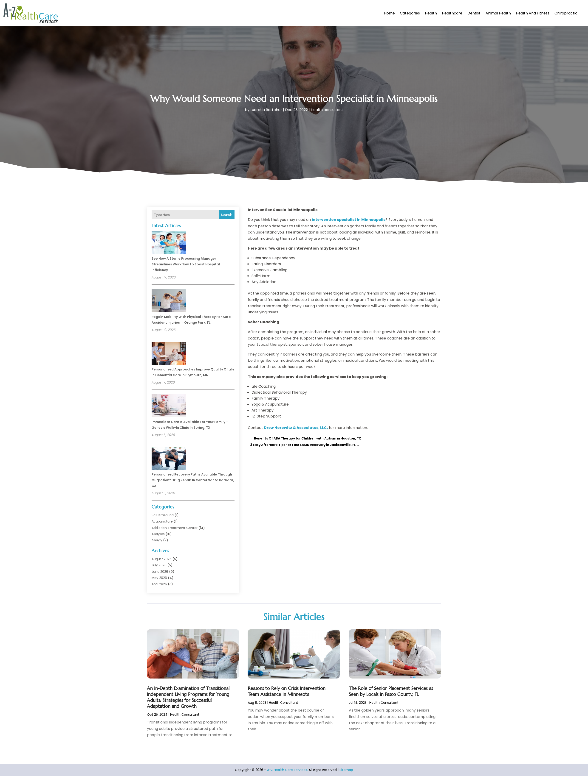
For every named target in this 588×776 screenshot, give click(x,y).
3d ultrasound (163, 515)
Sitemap (346, 770)
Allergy (157, 540)
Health (431, 13)
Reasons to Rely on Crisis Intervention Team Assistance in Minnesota (286, 691)
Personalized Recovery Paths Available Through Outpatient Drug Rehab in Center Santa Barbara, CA (193, 480)
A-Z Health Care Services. (287, 770)
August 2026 (162, 559)
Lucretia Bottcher (266, 109)
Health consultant (327, 109)
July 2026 (159, 565)
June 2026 (160, 571)
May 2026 (159, 578)
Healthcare (452, 13)
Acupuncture (162, 521)
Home (389, 13)
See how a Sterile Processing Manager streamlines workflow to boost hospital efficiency (186, 264)
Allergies (158, 534)
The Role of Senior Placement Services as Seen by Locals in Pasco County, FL (391, 691)
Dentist (474, 13)
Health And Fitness (532, 13)
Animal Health (498, 13)
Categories (410, 13)
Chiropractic (565, 13)
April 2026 (159, 584)
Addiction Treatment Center (175, 528)
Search (226, 214)
